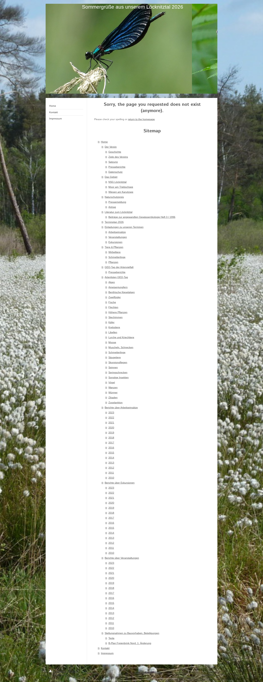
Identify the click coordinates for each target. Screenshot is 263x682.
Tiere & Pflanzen (114, 247)
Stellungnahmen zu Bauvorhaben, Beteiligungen (132, 633)
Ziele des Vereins (118, 156)
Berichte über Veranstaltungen (122, 557)
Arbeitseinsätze (117, 232)
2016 (111, 447)
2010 (111, 477)
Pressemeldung (117, 202)
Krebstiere (114, 327)
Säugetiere (114, 357)
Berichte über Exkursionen (120, 482)
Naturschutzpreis (114, 197)
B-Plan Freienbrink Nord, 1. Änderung (129, 643)
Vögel (111, 382)
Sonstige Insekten (118, 377)
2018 (111, 437)
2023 (111, 412)
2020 (111, 427)
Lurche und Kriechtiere (121, 337)
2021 (111, 422)
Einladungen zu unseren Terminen (124, 227)
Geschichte (114, 151)
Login (211, 671)
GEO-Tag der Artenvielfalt (119, 267)
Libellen (112, 332)
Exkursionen (115, 242)
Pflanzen (113, 262)
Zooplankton (115, 402)
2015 (111, 452)
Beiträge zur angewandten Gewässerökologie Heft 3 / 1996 (141, 217)
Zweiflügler (114, 297)
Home (104, 141)
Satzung (113, 161)
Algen (111, 282)
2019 (111, 432)
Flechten (113, 307)
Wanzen (113, 387)
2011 (111, 472)
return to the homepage (141, 119)
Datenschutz (115, 171)
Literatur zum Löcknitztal (118, 212)
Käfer (111, 322)
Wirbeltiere (114, 252)
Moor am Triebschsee (120, 186)
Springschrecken (117, 372)
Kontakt (105, 648)
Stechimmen (115, 317)
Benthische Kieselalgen (121, 292)
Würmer (113, 392)
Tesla (111, 638)
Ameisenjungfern (118, 287)
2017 (111, 442)
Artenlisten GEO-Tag (116, 277)
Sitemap (73, 671)
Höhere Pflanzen (117, 312)
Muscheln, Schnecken (120, 347)
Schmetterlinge (116, 257)
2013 (111, 462)
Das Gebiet (111, 176)
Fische (112, 302)
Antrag (112, 207)
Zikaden (113, 397)
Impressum (107, 653)
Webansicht (208, 674)
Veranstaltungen (117, 237)
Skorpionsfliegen (117, 362)
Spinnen (113, 367)
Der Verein (111, 146)
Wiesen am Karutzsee (120, 192)
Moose (112, 342)
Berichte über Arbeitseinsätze (121, 407)
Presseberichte (116, 166)
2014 (111, 457)
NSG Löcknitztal (117, 181)
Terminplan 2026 (114, 222)
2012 (111, 467)
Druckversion (59, 671)
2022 (111, 417)
